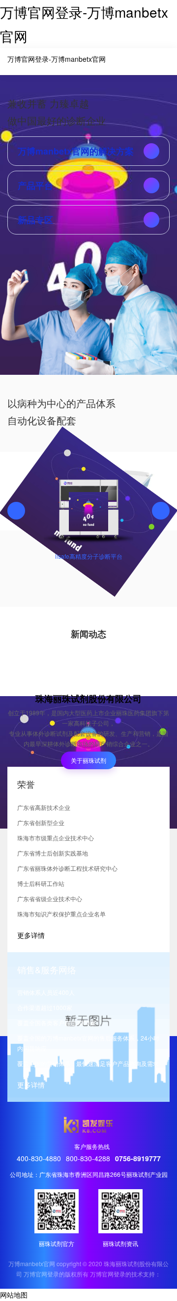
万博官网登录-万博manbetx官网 (56, 59)
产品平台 (35, 185)
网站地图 (14, 1295)
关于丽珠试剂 (88, 760)
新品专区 (35, 219)
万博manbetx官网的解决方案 (76, 151)
